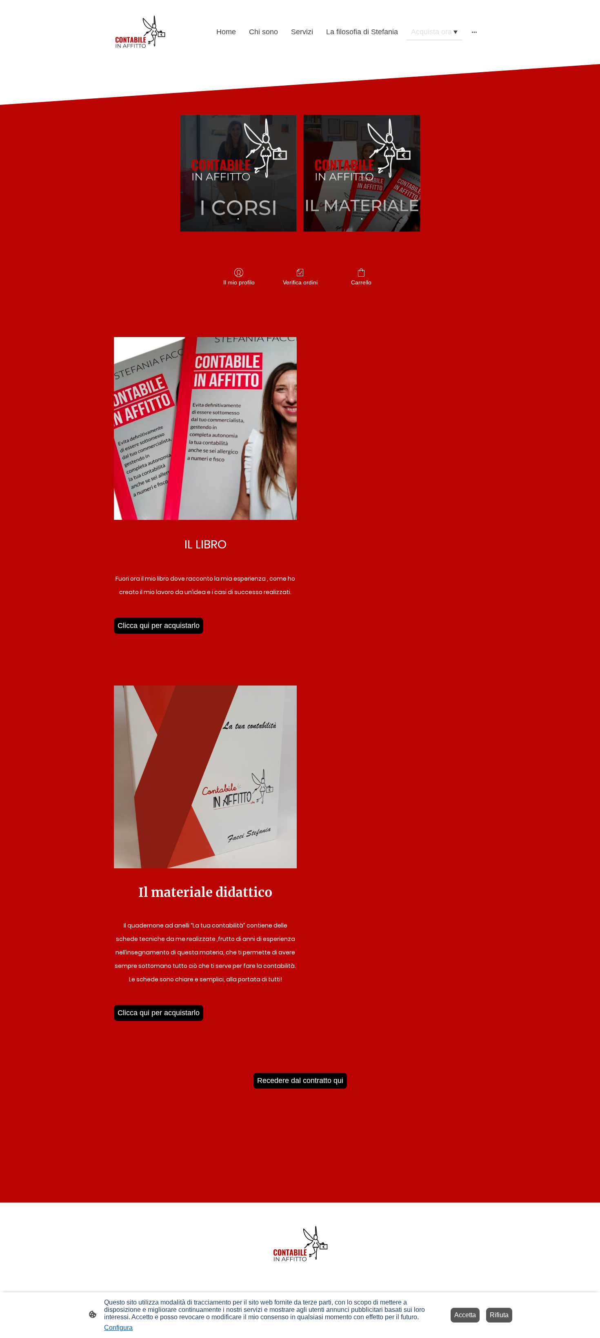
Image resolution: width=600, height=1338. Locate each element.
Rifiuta (499, 1314)
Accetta (465, 1314)
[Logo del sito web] (140, 32)
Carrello (361, 282)
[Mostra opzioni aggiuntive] (474, 32)
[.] (238, 160)
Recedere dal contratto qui (300, 1080)
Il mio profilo (239, 282)
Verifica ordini (300, 282)
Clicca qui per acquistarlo (159, 625)
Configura (118, 1327)
